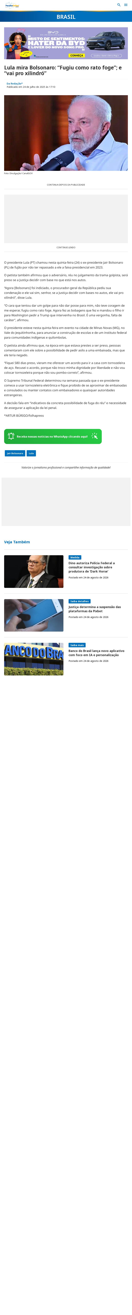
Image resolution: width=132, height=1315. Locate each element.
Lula (31, 453)
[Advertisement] (66, 219)
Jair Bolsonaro (15, 453)
